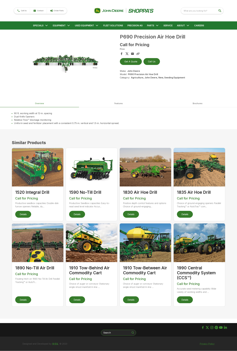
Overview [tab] (39, 103)
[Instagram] (212, 327)
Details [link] (23, 214)
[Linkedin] (225, 327)
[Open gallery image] (65, 63)
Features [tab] (118, 103)
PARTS (150, 25)
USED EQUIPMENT (84, 25)
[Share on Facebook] (121, 53)
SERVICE (168, 25)
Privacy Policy (207, 343)
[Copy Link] (138, 53)
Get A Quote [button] (130, 61)
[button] (22, 10)
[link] (57, 10)
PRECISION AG (135, 25)
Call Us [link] (151, 61)
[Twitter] (207, 327)
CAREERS (199, 25)
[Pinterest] (216, 327)
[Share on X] (127, 53)
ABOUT (181, 25)
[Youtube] (221, 327)
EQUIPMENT (59, 25)
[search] (220, 11)
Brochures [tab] (197, 103)
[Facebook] (202, 327)
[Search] (132, 332)
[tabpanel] (65, 63)
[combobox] (202, 10)
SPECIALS (38, 25)
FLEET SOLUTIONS (113, 25)
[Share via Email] (132, 53)
